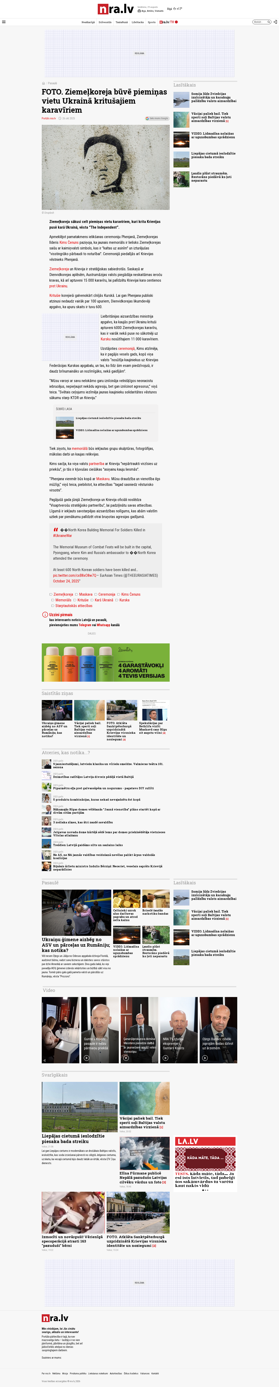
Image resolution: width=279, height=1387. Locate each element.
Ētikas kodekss (131, 1373)
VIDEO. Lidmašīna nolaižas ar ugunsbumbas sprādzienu (111, 430)
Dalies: (92, 633)
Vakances (145, 1373)
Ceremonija (104, 594)
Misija (65, 1373)
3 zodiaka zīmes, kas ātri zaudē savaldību (83, 822)
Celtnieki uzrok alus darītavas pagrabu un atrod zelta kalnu (125, 915)
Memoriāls (61, 600)
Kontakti (155, 1373)
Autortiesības (116, 1373)
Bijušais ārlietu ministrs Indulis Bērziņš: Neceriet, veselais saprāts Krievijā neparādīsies (107, 867)
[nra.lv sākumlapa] (116, 9)
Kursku (106, 339)
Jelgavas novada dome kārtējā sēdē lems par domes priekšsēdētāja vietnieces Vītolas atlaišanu (109, 833)
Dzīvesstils (105, 22)
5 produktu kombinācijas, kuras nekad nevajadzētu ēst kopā (96, 799)
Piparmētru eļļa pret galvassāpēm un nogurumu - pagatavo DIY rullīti (103, 788)
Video (49, 990)
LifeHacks (138, 22)
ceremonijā (126, 348)
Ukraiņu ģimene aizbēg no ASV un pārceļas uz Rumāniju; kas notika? (54, 729)
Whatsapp (103, 625)
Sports (152, 22)
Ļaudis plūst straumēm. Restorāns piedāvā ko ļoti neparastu (211, 176)
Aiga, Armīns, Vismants (150, 11)
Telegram (85, 625)
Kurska (122, 600)
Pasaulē (52, 83)
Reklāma (56, 1373)
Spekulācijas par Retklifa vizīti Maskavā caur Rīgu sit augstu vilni (153, 728)
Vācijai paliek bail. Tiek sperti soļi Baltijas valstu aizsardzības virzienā (87, 729)
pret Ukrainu (58, 286)
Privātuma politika (78, 1373)
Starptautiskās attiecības (71, 605)
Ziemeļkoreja (59, 269)
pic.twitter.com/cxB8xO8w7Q (74, 575)
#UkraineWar (62, 535)
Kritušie (55, 295)
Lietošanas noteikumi (98, 1373)
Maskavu (103, 479)
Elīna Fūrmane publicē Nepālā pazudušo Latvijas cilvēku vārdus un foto (143, 1177)
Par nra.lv (46, 1373)
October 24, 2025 (66, 581)
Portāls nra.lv (49, 118)
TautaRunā (122, 22)
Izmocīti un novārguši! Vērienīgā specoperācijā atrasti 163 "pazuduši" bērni (72, 1241)
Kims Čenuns (69, 242)
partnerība (96, 463)
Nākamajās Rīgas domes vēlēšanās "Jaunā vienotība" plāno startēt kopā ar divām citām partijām (106, 811)
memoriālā (80, 448)
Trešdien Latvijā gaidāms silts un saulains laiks (88, 845)
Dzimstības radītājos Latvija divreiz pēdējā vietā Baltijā (93, 777)
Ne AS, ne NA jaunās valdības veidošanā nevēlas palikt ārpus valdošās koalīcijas (104, 856)
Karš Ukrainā (102, 600)
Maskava (83, 594)
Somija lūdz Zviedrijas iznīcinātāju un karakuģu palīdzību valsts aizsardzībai (213, 97)
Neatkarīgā (88, 22)
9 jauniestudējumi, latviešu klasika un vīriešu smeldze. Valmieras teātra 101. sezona (108, 765)
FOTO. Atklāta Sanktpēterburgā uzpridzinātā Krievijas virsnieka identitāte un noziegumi (121, 731)
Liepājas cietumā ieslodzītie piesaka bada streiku (108, 418)
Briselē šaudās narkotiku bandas (155, 912)
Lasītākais (184, 85)
